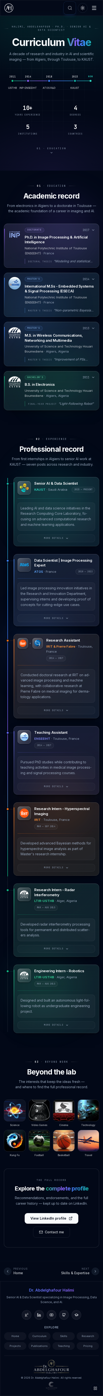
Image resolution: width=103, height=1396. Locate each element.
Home (15, 1336)
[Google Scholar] (76, 1315)
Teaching (64, 1346)
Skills (63, 1336)
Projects (15, 1346)
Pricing (87, 1346)
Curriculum (39, 1336)
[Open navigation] (95, 1388)
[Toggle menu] (94, 8)
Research (88, 1336)
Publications (39, 1346)
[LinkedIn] (39, 1315)
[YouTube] (51, 1315)
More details (53, 538)
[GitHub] (64, 1315)
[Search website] (70, 8)
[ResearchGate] (26, 1315)
